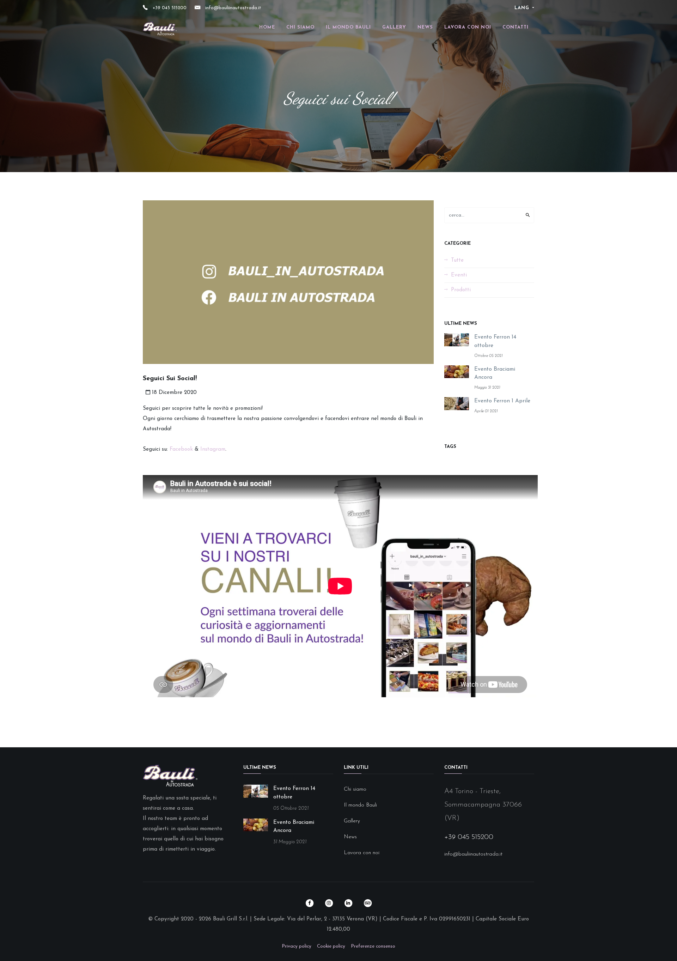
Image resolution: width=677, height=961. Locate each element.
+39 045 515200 (169, 8)
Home (267, 27)
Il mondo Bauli (348, 27)
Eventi (459, 275)
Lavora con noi (467, 27)
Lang (522, 8)
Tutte (457, 260)
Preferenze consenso (373, 946)
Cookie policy (331, 946)
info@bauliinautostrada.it (232, 8)
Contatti (515, 27)
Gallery (394, 27)
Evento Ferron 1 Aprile (502, 401)
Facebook (181, 449)
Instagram (212, 449)
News (425, 27)
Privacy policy (296, 946)
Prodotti (461, 290)
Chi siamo (300, 27)
